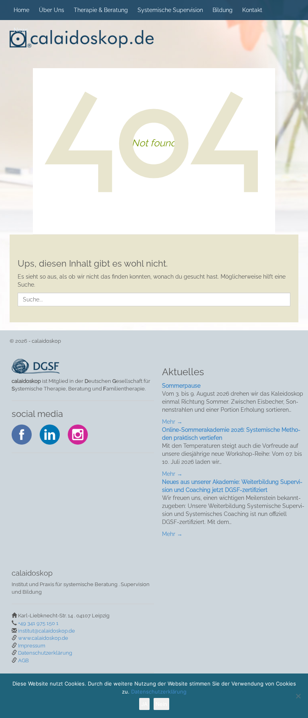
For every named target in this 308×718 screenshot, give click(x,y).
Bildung (223, 10)
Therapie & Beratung (101, 10)
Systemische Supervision (170, 10)
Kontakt (252, 10)
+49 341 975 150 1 (38, 623)
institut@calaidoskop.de (46, 631)
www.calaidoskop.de (43, 638)
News (21, 30)
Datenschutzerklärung (45, 653)
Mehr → (172, 422)
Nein (161, 704)
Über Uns (51, 10)
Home (21, 10)
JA (144, 704)
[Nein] (298, 696)
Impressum (31, 646)
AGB (23, 660)
